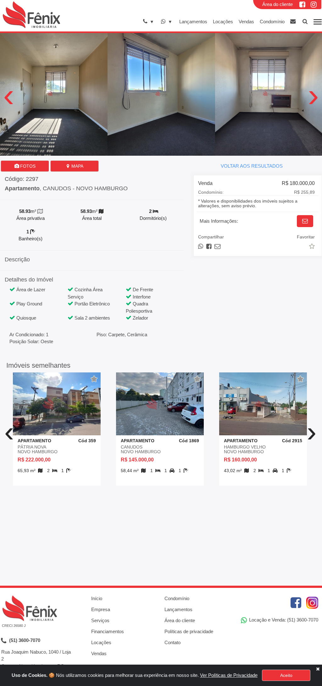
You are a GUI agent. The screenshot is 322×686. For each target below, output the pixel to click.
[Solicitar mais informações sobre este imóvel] (305, 221)
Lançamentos (193, 21)
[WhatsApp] (166, 21)
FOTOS (27, 166)
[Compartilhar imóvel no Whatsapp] (201, 246)
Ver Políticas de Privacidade (229, 675)
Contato (172, 642)
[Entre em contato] (292, 21)
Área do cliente (277, 4)
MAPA (76, 166)
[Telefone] (148, 21)
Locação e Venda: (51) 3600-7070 (283, 619)
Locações (223, 21)
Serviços (100, 620)
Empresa (100, 609)
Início (96, 598)
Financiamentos (107, 631)
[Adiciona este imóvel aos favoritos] (94, 379)
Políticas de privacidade (188, 631)
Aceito (286, 675)
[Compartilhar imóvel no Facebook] (209, 246)
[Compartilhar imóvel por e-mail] (217, 246)
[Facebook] (302, 4)
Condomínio (272, 21)
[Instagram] (314, 4)
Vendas (246, 21)
